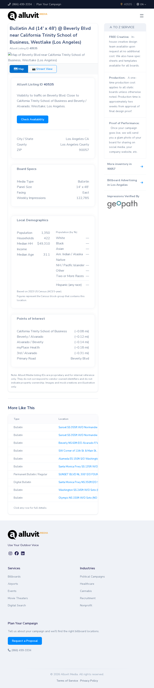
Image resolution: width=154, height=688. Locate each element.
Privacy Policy (89, 681)
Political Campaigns (92, 577)
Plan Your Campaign (48, 4)
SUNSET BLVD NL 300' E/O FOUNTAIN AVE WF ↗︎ (88, 474)
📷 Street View (42, 69)
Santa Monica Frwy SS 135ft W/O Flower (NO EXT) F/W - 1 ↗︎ (95, 466)
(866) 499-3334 (21, 4)
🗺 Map (19, 69)
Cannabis (86, 591)
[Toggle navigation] (141, 16)
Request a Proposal (25, 641)
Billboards (14, 577)
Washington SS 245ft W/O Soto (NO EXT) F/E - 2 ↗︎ (89, 490)
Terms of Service (67, 681)
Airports (13, 584)
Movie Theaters (18, 598)
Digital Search (17, 605)
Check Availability (32, 119)
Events (12, 591)
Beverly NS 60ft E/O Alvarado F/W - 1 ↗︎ (82, 443)
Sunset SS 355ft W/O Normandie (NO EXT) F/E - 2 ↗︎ (89, 427)
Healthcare (87, 584)
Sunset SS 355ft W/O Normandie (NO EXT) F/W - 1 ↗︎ (90, 435)
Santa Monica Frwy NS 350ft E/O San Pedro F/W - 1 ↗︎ (90, 482)
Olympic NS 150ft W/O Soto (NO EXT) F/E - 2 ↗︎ (87, 498)
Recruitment (87, 598)
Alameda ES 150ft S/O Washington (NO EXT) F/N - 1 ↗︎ (91, 459)
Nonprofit (86, 605)
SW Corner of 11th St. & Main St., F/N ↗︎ (82, 451)
